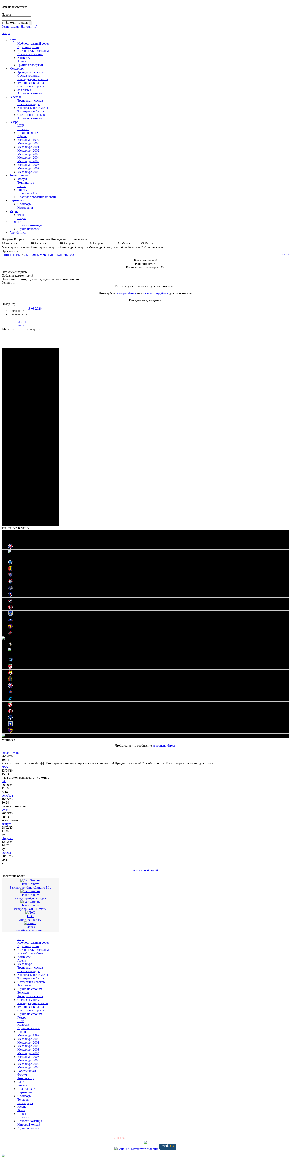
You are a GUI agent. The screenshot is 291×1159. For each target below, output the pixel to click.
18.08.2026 (34, 308)
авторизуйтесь (126, 293)
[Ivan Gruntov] (30, 880)
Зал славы (24, 90)
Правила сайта (27, 193)
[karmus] (30, 923)
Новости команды (29, 225)
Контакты (24, 57)
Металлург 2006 (28, 164)
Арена (21, 61)
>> (287, 254)
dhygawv (7, 838)
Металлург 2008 (28, 172)
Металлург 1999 (28, 139)
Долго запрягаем (30, 919)
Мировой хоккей (28, 1124)
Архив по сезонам (29, 93)
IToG (30, 916)
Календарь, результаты (32, 79)
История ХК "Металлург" (34, 50)
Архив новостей (28, 132)
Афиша (22, 136)
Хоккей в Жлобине (30, 54)
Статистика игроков (31, 86)
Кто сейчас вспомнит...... (30, 930)
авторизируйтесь (164, 745)
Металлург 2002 (28, 150)
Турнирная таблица (30, 82)
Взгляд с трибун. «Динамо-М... (30, 887)
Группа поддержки (30, 65)
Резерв (14, 122)
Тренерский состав (30, 72)
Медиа (14, 211)
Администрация (28, 47)
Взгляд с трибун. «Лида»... (30, 898)
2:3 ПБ (22, 323)
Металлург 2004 (28, 157)
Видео (21, 218)
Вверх (6, 33)
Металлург (17, 68)
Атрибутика (18, 232)
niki (4, 781)
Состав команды (28, 75)
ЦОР (20, 125)
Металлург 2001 (28, 147)
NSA (5, 767)
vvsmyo (6, 809)
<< (284, 254)
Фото (21, 214)
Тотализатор (25, 182)
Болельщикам (19, 175)
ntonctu (6, 852)
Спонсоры (24, 204)
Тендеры (23, 1099)
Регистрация (10, 26)
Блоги (21, 186)
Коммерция (25, 207)
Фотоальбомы (11, 254)
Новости (23, 129)
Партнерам (17, 200)
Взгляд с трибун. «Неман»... (30, 909)
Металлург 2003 (28, 154)
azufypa (6, 824)
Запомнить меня (17, 22)
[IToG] (30, 912)
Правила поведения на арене (36, 196)
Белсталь (15, 97)
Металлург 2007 (28, 168)
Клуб (13, 40)
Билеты (22, 189)
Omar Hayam (10, 752)
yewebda (7, 795)
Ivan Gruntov (30, 884)
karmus (30, 926)
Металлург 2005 (28, 161)
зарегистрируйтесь (155, 293)
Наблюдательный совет (33, 43)
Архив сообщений (145, 870)
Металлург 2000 (28, 143)
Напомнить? (29, 26)
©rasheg (119, 1137)
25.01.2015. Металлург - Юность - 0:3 (49, 254)
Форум (22, 179)
